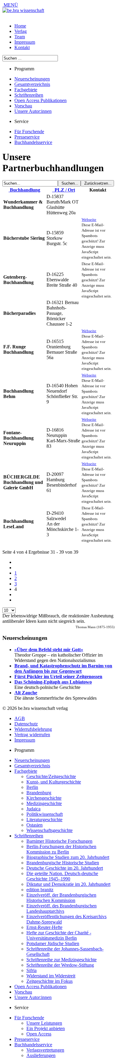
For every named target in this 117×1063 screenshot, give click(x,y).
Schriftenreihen (28, 95)
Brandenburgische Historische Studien (62, 862)
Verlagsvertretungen (45, 1050)
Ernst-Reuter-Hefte (44, 927)
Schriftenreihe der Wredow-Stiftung (60, 965)
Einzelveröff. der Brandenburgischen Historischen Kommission (61, 897)
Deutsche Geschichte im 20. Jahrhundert (64, 868)
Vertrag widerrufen (32, 734)
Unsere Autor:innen (33, 111)
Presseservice (27, 136)
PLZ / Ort (63, 189)
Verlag (20, 31)
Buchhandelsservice (33, 142)
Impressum (24, 42)
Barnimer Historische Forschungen (59, 841)
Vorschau (23, 105)
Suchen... (69, 183)
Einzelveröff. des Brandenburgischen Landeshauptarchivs (61, 908)
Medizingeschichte (44, 803)
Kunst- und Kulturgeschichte (53, 781)
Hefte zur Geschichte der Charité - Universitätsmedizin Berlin (58, 935)
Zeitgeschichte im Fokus (49, 981)
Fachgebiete (25, 89)
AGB (19, 718)
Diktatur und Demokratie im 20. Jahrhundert (68, 884)
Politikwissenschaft (44, 814)
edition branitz (39, 889)
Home (20, 25)
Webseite (89, 219)
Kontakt (22, 47)
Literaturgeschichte (44, 819)
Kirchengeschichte (44, 798)
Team (19, 36)
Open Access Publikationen (40, 100)
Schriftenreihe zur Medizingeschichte (61, 959)
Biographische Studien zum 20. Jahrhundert (67, 857)
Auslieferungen (41, 1055)
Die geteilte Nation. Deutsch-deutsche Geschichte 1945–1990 (62, 876)
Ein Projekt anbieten (45, 1028)
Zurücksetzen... (97, 183)
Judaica (33, 808)
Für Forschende (29, 131)
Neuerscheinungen (32, 78)
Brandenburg (38, 792)
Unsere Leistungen (44, 1023)
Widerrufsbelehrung (33, 729)
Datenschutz (26, 723)
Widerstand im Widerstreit (50, 975)
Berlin (32, 787)
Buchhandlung (24, 189)
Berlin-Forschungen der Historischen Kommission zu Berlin (61, 849)
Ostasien (34, 824)
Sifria (31, 970)
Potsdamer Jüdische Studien (52, 943)
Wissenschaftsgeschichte (49, 830)
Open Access (38, 1033)
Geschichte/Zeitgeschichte (51, 776)
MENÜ (10, 4)
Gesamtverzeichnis (32, 84)
